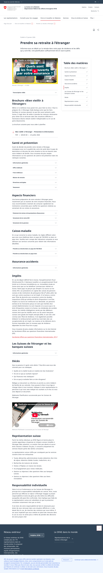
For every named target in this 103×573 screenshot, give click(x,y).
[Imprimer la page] (94, 30)
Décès (66, 97)
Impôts (67, 87)
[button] (11, 18)
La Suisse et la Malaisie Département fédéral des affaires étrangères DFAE (40, 8)
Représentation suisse (71, 101)
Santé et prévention (71, 72)
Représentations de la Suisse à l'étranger (62, 539)
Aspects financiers (70, 76)
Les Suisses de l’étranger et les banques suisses (74, 92)
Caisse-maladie (69, 80)
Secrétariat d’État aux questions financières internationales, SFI (34, 337)
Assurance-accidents (71, 84)
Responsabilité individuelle (73, 105)
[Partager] (98, 30)
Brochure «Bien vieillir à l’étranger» (75, 68)
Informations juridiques (31, 569)
